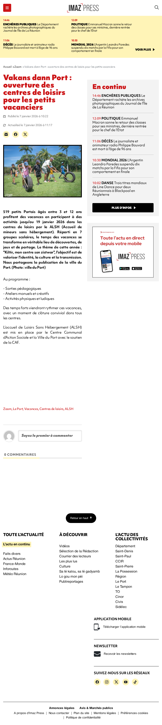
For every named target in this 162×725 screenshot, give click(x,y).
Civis (119, 602)
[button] (7, 8)
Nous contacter (59, 713)
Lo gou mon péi (71, 576)
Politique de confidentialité (83, 717)
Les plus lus (68, 561)
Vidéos (64, 546)
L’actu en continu (16, 544)
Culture (64, 566)
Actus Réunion (14, 559)
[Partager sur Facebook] (15, 134)
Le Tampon (123, 586)
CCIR (119, 561)
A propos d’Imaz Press (29, 713)
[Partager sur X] (25, 134)
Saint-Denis (124, 551)
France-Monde (14, 564)
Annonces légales (61, 708)
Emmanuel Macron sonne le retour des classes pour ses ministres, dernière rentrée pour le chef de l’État (101, 27)
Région (120, 576)
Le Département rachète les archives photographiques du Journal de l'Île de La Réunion (30, 27)
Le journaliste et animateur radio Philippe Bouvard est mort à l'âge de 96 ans (30, 46)
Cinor (119, 597)
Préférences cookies (134, 713)
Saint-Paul (123, 556)
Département (125, 546)
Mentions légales (105, 713)
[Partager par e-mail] (6, 134)
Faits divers (11, 554)
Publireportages (71, 581)
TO (117, 591)
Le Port (120, 581)
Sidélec (121, 607)
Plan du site (81, 713)
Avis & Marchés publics (96, 708)
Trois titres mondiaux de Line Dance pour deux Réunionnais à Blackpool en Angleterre (119, 189)
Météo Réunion (14, 574)
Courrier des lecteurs (75, 556)
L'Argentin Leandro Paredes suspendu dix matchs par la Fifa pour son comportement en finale (100, 48)
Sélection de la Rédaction (78, 551)
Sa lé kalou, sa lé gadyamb (79, 571)
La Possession (126, 571)
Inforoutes (10, 569)
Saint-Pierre (124, 566)
